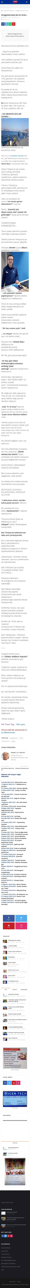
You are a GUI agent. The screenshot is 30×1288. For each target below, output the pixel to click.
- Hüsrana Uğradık (14, 788)
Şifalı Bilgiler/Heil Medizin (8, 1263)
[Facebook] (5, 1083)
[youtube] (14, 1083)
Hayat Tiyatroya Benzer (15, 951)
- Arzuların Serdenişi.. (14, 874)
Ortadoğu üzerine (13, 981)
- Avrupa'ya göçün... (14, 900)
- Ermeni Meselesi (13, 836)
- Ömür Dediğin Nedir (14, 832)
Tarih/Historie (21, 1010)
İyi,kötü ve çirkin (13, 1153)
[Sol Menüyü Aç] (2, 2)
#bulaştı (13, 741)
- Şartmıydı (12, 854)
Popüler (14, 989)
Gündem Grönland (13, 994)
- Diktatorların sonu (14, 782)
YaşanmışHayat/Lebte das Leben (16, 1023)
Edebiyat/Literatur (6, 1257)
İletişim (19, 1281)
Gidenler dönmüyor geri (22, 768)
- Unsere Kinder (13, 806)
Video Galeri (12, 1281)
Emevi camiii (11, 975)
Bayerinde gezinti (13, 1147)
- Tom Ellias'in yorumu (14, 834)
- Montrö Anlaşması (13, 838)
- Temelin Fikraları (13, 860)
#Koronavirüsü (5, 741)
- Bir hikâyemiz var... (15, 894)
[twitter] (9, 1083)
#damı (21, 738)
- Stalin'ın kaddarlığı (13, 848)
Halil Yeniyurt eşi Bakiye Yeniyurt (17, 1019)
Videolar (15, 1143)
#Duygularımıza (13, 738)
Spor (2, 1270)
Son (6, 989)
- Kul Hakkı (10, 816)
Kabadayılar (11, 957)
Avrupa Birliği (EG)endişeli (15, 1027)
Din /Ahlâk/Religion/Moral (8, 1260)
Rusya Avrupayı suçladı (14, 1014)
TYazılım (26, 1284)
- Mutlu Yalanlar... (14, 884)
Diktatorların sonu (13, 970)
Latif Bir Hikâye (12, 946)
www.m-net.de (17, 156)
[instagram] (18, 1083)
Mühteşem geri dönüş (14, 940)
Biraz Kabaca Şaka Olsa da (7, 769)
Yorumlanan (24, 989)
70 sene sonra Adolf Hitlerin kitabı (16, 1224)
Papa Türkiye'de (12, 1038)
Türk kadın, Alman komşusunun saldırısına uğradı (17, 1000)
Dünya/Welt (4, 1251)
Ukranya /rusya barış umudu (16, 1032)
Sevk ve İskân (12, 962)
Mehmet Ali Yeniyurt (9, 10)
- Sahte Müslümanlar (14, 826)
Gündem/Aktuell (22, 996)
